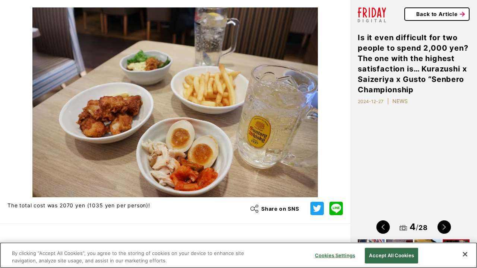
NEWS (400, 101)
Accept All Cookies (391, 255)
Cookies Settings (335, 255)
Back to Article (437, 14)
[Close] (465, 254)
